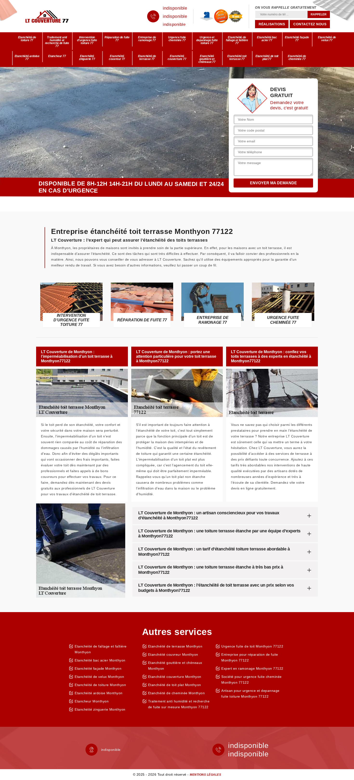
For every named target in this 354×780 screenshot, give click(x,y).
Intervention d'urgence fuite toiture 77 (87, 40)
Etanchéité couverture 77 (177, 57)
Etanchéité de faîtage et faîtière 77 (237, 40)
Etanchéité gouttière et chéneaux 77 (207, 59)
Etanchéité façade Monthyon (98, 668)
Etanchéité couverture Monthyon (174, 677)
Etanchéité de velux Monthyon (99, 677)
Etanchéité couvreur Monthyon (173, 654)
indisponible (175, 8)
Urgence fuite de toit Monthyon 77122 (252, 646)
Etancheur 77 (57, 56)
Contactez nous (309, 24)
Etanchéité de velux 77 (327, 39)
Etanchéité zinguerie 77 (87, 57)
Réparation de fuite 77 (117, 39)
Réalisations (272, 24)
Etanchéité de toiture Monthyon (100, 685)
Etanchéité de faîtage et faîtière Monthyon (101, 649)
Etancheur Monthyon (92, 701)
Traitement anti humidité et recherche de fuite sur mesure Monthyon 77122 (179, 704)
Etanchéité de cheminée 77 (297, 57)
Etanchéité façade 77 (297, 39)
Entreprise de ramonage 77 (147, 39)
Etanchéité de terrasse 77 (147, 57)
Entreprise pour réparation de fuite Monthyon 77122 (249, 657)
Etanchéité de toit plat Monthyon (174, 685)
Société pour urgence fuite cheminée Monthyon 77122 (251, 679)
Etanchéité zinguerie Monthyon (100, 709)
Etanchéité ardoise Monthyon (99, 693)
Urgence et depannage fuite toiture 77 (206, 40)
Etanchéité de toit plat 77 (267, 57)
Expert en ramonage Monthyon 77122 (252, 668)
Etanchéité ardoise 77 (27, 57)
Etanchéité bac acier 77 (267, 39)
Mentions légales (205, 774)
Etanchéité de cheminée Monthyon (176, 693)
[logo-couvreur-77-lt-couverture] (54, 16)
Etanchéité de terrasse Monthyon (175, 646)
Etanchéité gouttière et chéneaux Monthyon (175, 665)
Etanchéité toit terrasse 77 (236, 57)
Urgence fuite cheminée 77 (177, 39)
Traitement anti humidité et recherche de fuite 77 (57, 42)
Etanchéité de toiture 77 (27, 39)
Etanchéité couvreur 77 (117, 57)
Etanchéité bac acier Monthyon (100, 660)
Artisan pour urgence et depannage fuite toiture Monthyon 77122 (250, 693)
